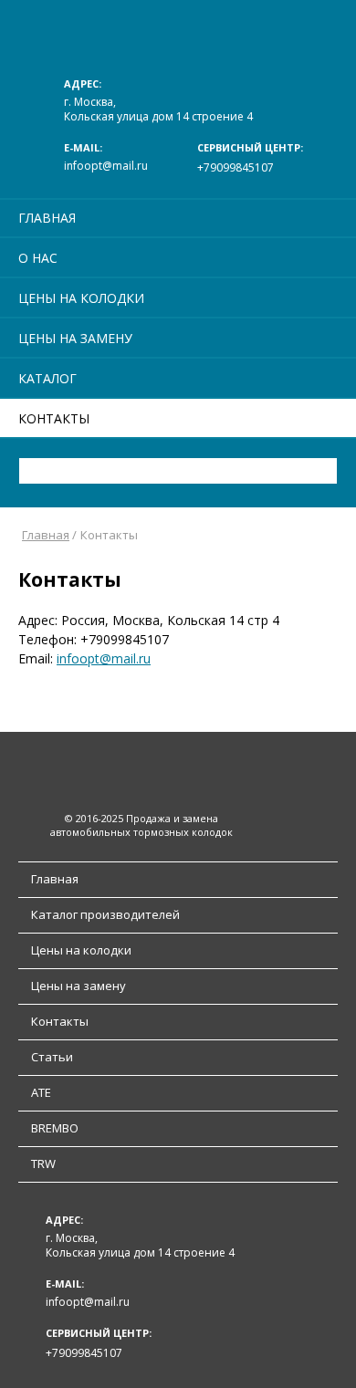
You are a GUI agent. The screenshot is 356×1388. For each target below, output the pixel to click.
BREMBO (55, 1128)
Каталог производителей (105, 914)
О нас (38, 257)
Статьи (52, 1057)
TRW (43, 1163)
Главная (47, 217)
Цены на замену (75, 338)
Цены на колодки (81, 298)
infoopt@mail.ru (106, 165)
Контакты (53, 418)
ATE (41, 1092)
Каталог (47, 378)
